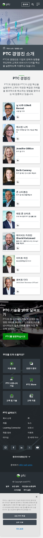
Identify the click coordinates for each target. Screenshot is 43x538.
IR (29, 418)
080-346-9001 (25, 465)
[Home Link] (4, 49)
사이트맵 (17, 490)
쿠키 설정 (27, 490)
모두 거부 (19, 522)
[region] (20, 514)
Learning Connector (12, 428)
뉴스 (30, 423)
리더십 (6, 437)
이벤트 (30, 432)
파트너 (30, 428)
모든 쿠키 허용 (19, 516)
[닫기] (36, 496)
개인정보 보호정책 (29, 486)
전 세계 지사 (33, 437)
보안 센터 (15, 486)
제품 (5, 423)
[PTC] (21, 476)
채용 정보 (7, 432)
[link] (15, 336)
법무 (7, 486)
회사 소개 (10, 48)
